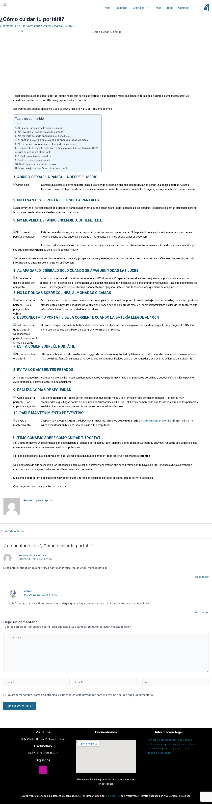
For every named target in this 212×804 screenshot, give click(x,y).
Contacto (183, 7)
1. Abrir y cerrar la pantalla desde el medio (39, 128)
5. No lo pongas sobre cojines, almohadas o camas (44, 144)
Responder (202, 576)
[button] (146, 8)
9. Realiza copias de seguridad (32, 160)
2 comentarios (9, 25)
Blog (170, 7)
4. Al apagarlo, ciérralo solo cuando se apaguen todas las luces (51, 139)
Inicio (107, 7)
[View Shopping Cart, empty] (205, 8)
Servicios (138, 7)
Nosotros (121, 7)
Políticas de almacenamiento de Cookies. (169, 739)
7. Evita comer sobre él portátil (32, 152)
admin (28, 591)
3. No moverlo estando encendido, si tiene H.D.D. (43, 135)
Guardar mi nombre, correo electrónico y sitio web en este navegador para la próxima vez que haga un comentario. (81, 694)
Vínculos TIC (113, 795)
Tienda (157, 7)
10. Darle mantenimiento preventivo (35, 164)
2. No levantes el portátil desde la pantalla (39, 132)
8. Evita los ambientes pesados (33, 156)
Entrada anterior (12, 531)
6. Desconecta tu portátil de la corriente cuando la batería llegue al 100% (56, 148)
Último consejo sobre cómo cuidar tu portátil (41, 168)
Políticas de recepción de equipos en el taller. (171, 744)
